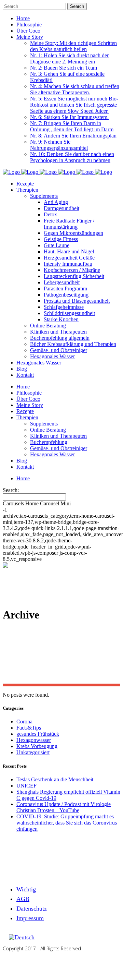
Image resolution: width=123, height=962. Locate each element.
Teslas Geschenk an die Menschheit (54, 779)
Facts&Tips (28, 728)
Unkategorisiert (33, 752)
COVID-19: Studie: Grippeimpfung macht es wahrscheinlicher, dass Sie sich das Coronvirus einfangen (66, 823)
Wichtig (26, 889)
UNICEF (26, 786)
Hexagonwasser (33, 740)
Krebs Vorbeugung (36, 746)
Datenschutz (31, 908)
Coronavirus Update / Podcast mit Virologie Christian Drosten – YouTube (63, 807)
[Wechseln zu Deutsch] (21, 937)
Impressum (30, 918)
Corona (24, 721)
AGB (22, 898)
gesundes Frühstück (37, 734)
